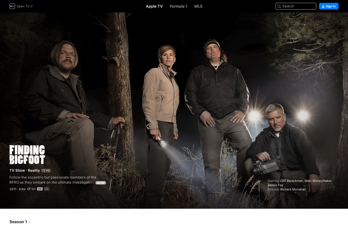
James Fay (275, 185)
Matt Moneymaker (318, 181)
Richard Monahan (293, 189)
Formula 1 (178, 6)
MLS (198, 6)
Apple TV (154, 6)
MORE (101, 182)
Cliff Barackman (291, 181)
